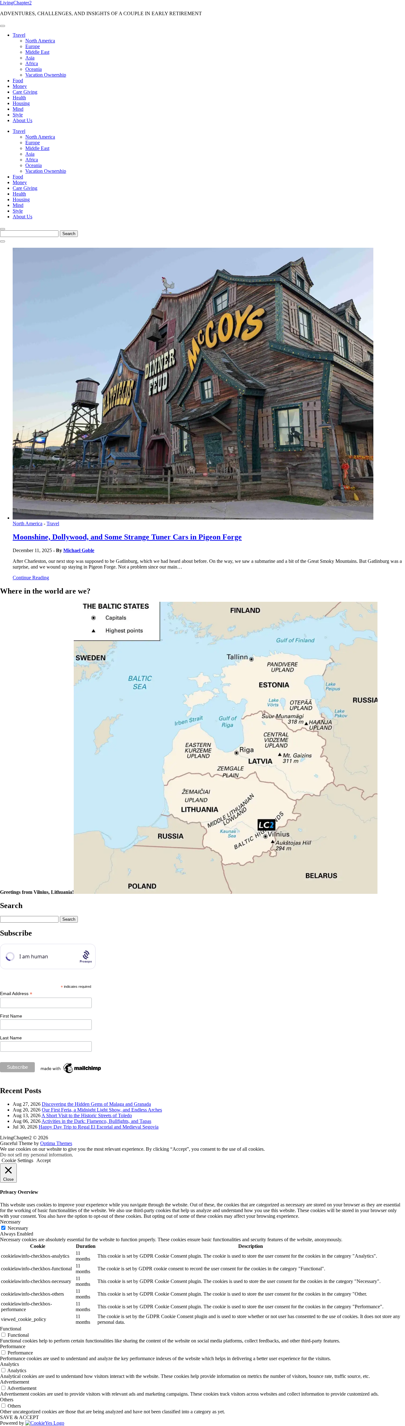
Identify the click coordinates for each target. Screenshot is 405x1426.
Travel (19, 35)
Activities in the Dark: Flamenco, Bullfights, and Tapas (96, 1121)
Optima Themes (56, 1143)
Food (18, 80)
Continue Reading (31, 577)
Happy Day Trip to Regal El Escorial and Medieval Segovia (99, 1127)
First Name (11, 1015)
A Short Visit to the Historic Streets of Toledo (86, 1115)
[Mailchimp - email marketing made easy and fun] (71, 1073)
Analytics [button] (9, 1364)
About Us (22, 120)
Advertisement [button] (14, 1382)
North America (40, 40)
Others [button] (6, 1399)
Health (19, 97)
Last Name (11, 1037)
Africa (31, 63)
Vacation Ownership (45, 75)
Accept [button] (43, 1160)
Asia (29, 57)
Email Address (16, 994)
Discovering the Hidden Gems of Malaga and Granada (96, 1104)
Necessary (18, 1228)
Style (18, 114)
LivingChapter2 (16, 2)
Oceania (33, 69)
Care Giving (25, 92)
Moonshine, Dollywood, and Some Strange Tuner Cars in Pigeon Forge (127, 537)
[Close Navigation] (2, 241)
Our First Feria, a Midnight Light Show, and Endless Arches (102, 1109)
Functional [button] (10, 1328)
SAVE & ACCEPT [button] (19, 1417)
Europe (32, 46)
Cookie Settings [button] (17, 1160)
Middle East (37, 52)
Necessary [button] (10, 1221)
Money (20, 86)
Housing (21, 103)
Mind (18, 109)
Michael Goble (78, 550)
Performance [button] (12, 1346)
